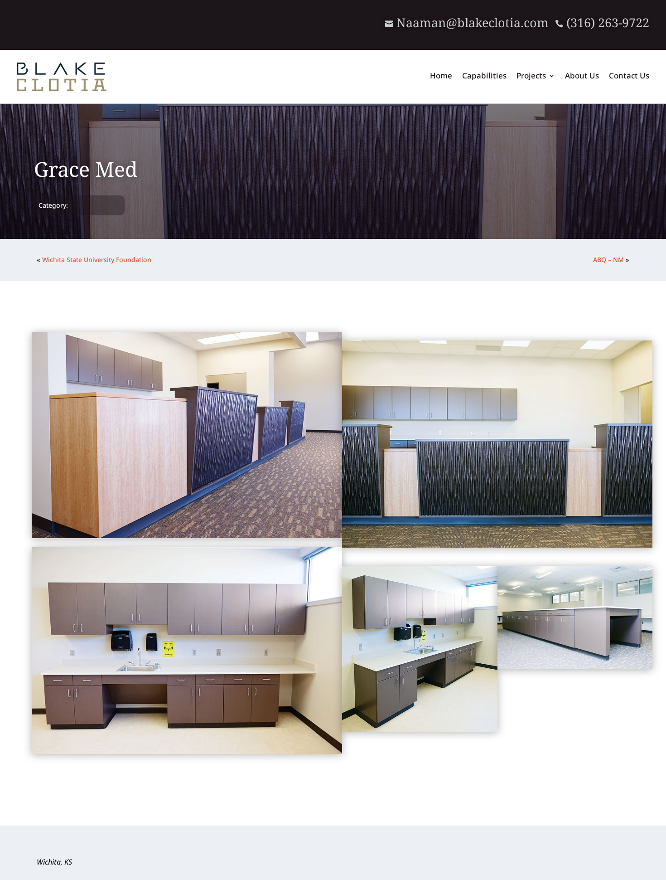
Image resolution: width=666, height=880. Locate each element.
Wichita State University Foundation (96, 259)
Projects (531, 77)
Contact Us (629, 77)
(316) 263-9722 (602, 22)
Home (441, 77)
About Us (582, 77)
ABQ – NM (608, 259)
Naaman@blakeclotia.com (472, 22)
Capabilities (484, 77)
